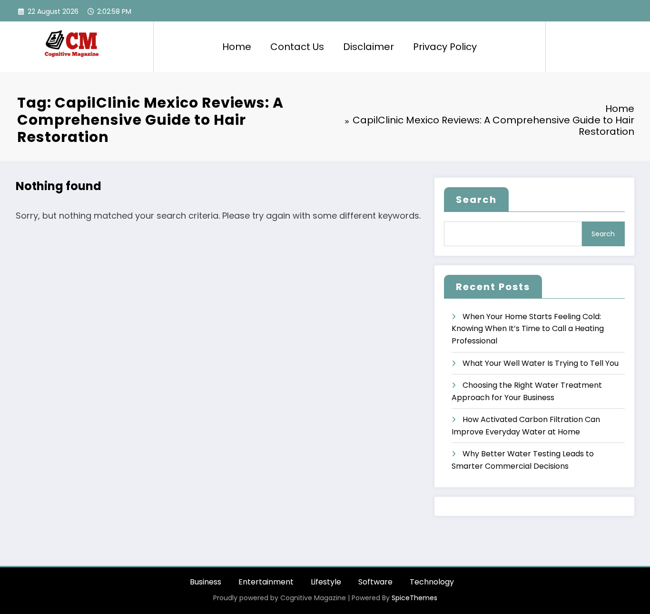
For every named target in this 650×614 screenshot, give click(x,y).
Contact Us (297, 46)
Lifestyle (326, 581)
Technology (432, 581)
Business (205, 581)
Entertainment (266, 581)
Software (375, 581)
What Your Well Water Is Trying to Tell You (541, 363)
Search (476, 199)
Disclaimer (368, 46)
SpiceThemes (414, 598)
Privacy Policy (445, 46)
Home (236, 46)
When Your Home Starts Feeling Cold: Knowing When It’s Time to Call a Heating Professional (528, 328)
